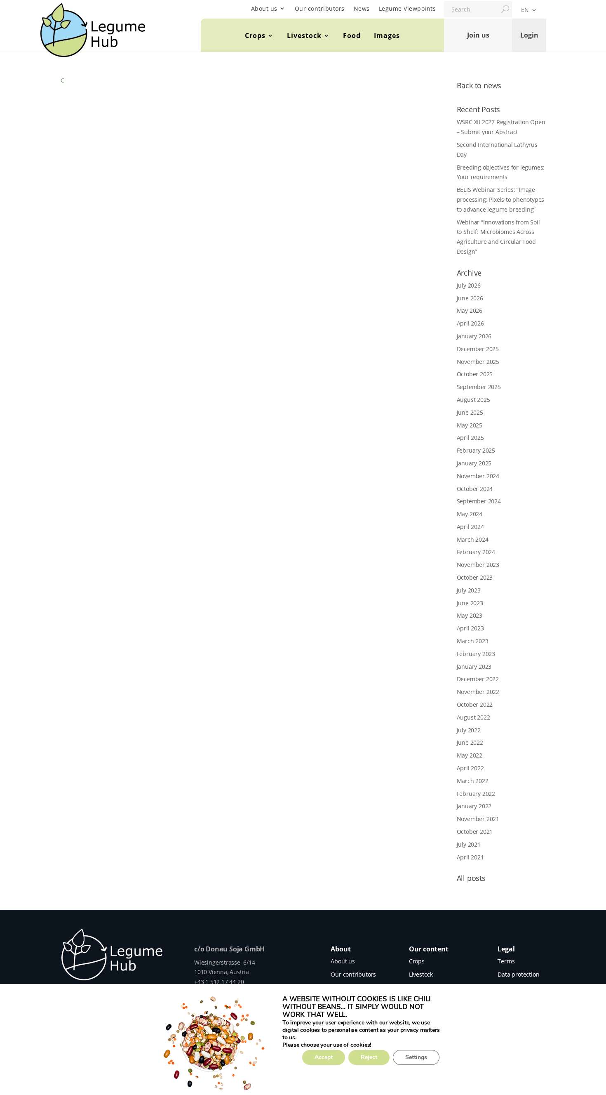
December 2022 (478, 679)
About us (264, 8)
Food (352, 35)
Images (387, 35)
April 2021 (470, 857)
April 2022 (470, 768)
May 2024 (469, 514)
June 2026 (470, 298)
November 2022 (478, 692)
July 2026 (469, 285)
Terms (506, 961)
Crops (255, 35)
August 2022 (473, 717)
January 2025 (474, 463)
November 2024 (478, 476)
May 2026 (469, 310)
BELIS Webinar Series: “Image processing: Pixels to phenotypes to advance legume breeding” (501, 199)
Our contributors (320, 8)
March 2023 (473, 641)
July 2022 (469, 730)
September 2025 (479, 387)
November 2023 (478, 565)
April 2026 (470, 323)
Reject (369, 1057)
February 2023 (476, 654)
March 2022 (473, 781)
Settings (416, 1057)
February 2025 (476, 450)
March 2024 (473, 539)
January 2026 (474, 336)
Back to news (479, 85)
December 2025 (478, 349)
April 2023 (470, 628)
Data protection (518, 974)
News (362, 8)
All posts (471, 878)
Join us (478, 35)
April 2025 (470, 437)
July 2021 (469, 844)
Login (529, 35)
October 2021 (475, 831)
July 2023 (469, 590)
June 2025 (470, 412)
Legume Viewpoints (407, 8)
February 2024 (476, 552)
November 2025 (478, 362)
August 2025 (473, 400)
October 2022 (475, 704)
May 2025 (469, 425)
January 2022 (474, 806)
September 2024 (479, 501)
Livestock (304, 35)
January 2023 (474, 666)
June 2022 (470, 742)
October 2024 (475, 489)
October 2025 (475, 374)
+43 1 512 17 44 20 (219, 982)
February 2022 (476, 794)
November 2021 (478, 819)
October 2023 (475, 577)
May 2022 (469, 755)
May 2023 (469, 615)
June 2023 (470, 603)
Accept (324, 1057)
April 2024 (470, 527)
